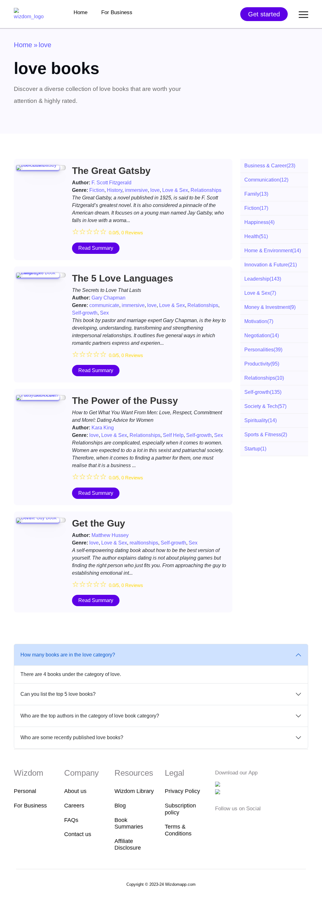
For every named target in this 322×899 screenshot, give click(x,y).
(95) (261, 363)
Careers (74, 805)
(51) (256, 236)
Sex (104, 312)
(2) (265, 434)
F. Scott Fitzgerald (111, 182)
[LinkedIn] (248, 821)
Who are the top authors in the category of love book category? (89, 715)
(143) (262, 279)
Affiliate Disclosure (127, 844)
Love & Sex (175, 190)
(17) (256, 208)
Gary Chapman (108, 297)
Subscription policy (180, 809)
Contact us (77, 834)
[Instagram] (239, 821)
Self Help (173, 435)
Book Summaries (128, 823)
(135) (262, 392)
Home (80, 12)
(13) (256, 194)
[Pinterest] (257, 821)
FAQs (71, 820)
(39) (263, 349)
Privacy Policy (182, 791)
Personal (25, 791)
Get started (264, 14)
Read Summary (95, 248)
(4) (259, 222)
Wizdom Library (134, 791)
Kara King (103, 427)
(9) (270, 307)
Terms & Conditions (178, 830)
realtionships (144, 542)
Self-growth (84, 312)
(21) (270, 264)
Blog (120, 805)
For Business (116, 12)
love (155, 190)
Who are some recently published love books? (71, 737)
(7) (260, 293)
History (114, 190)
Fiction (96, 190)
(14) (272, 250)
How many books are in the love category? (67, 654)
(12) (266, 179)
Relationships (206, 190)
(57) (265, 406)
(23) (269, 165)
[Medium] (229, 821)
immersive (136, 190)
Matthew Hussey (110, 535)
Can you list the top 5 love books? (58, 694)
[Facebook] (219, 821)
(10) (264, 378)
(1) (255, 448)
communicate (104, 305)
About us (75, 791)
